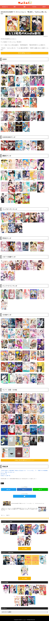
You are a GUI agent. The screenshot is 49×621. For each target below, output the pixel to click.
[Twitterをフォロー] (24, 496)
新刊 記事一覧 (4, 473)
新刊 (3, 483)
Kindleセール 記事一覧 (5, 475)
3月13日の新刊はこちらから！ (24, 53)
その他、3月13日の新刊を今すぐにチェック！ (24, 460)
